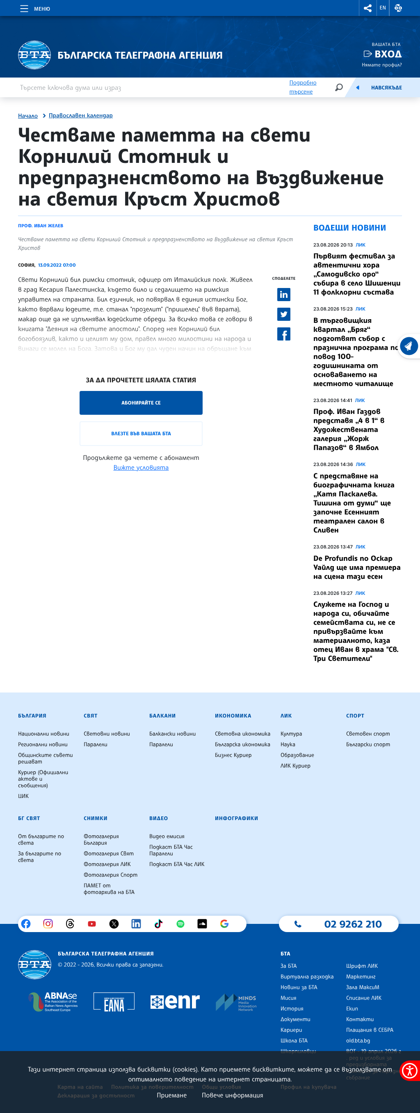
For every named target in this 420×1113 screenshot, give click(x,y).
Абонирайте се (141, 403)
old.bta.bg (358, 1041)
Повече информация (232, 1095)
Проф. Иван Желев (40, 226)
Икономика (233, 716)
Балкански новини (172, 734)
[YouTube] (95, 924)
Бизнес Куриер (233, 755)
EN (383, 8)
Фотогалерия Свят (109, 853)
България (32, 716)
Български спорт (368, 744)
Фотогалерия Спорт (110, 875)
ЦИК (23, 796)
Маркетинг (360, 977)
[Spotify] (183, 924)
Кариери (291, 1030)
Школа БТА (294, 1041)
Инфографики (236, 818)
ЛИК (360, 245)
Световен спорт (368, 734)
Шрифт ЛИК (362, 966)
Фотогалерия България (101, 839)
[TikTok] (161, 924)
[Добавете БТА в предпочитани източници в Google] (227, 924)
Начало (28, 116)
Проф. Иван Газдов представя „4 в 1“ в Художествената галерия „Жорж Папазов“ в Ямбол (349, 429)
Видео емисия (167, 836)
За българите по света (39, 857)
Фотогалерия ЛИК (107, 864)
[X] (117, 924)
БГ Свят (29, 818)
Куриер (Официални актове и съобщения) (43, 779)
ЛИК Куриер (295, 766)
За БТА (289, 966)
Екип (352, 1009)
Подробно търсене (302, 87)
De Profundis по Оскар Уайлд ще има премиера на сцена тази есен (357, 567)
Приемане (172, 1095)
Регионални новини (43, 744)
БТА (285, 954)
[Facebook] (29, 924)
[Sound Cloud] (205, 924)
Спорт (355, 716)
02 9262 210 (353, 924)
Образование (297, 755)
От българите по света (41, 839)
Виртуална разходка (307, 977)
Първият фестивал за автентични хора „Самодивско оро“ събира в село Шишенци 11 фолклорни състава (356, 274)
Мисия (289, 998)
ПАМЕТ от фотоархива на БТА (109, 889)
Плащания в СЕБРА (369, 1030)
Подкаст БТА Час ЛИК (177, 864)
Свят (91, 716)
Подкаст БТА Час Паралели (171, 850)
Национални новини (43, 734)
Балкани (162, 716)
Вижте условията (141, 467)
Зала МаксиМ (362, 987)
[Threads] (73, 924)
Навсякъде (386, 88)
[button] (368, 8)
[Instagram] (51, 924)
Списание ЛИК (363, 998)
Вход (388, 54)
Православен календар (81, 115)
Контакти (360, 1019)
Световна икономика (242, 734)
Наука (288, 744)
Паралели (95, 744)
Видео (158, 818)
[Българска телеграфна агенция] (34, 964)
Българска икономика (242, 744)
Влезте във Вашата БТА (141, 433)
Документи (295, 1019)
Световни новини (107, 734)
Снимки (95, 818)
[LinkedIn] (139, 924)
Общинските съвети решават (45, 758)
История (292, 1009)
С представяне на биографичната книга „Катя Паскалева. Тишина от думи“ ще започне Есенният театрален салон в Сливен (354, 503)
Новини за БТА (299, 987)
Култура (291, 734)
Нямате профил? (382, 65)
